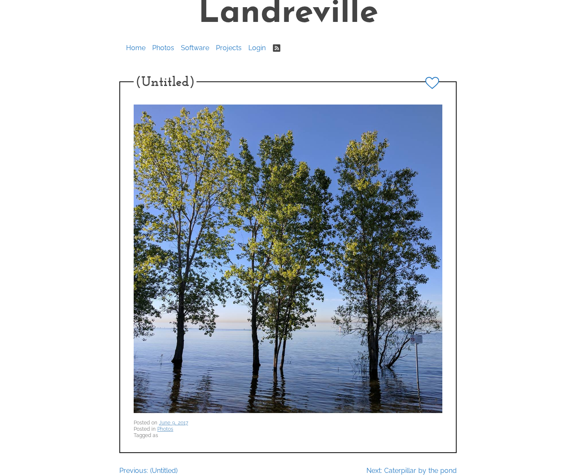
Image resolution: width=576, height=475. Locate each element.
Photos (163, 48)
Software (195, 48)
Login (257, 48)
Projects (229, 48)
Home (135, 48)
